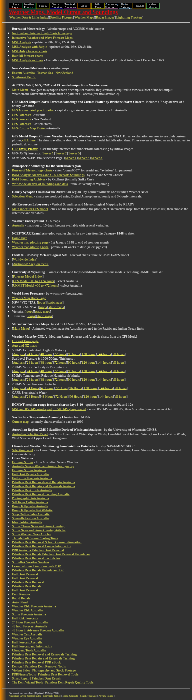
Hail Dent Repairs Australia (30, 474)
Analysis (19, 354)
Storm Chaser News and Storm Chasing (38, 526)
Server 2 (61, 153)
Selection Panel (22, 450)
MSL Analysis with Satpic (29, 47)
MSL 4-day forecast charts (29, 51)
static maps (55, 302)
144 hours (104, 354)
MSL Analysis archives (27, 60)
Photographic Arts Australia (30, 498)
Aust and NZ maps (24, 345)
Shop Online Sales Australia (31, 514)
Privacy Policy (105, 695)
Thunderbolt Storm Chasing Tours (35, 538)
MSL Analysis (21, 42)
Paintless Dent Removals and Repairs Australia (43, 482)
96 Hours (76, 388)
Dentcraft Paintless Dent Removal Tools (39, 666)
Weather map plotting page (30, 242)
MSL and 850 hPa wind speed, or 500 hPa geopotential (49, 409)
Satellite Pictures (61, 17)
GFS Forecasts (21, 115)
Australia (18, 225)
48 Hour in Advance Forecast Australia (38, 630)
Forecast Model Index (27, 276)
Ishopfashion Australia (27, 522)
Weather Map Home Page (29, 298)
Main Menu (20, 90)
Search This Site (88, 695)
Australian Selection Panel (30, 434)
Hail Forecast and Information (32, 646)
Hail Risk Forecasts (25, 618)
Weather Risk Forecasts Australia (34, 606)
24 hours (32, 354)
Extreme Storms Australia (29, 470)
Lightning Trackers (129, 17)
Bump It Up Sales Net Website (32, 510)
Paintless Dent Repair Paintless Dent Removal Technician (51, 554)
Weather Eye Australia (27, 638)
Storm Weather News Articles (31, 534)
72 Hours (61, 388)
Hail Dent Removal (25, 574)
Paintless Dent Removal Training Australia (41, 494)
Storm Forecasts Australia (29, 614)
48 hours (46, 354)
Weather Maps (84, 17)
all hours (118, 354)
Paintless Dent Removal (28, 582)
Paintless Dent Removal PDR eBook (36, 662)
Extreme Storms (22, 462)
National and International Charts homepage (42, 33)
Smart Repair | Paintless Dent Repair (36, 678)
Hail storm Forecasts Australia (32, 478)
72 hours (60, 354)
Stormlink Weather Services (30, 562)
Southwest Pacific (24, 77)
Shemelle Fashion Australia (30, 518)
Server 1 (48, 153)
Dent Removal (22, 594)
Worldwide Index (24, 259)
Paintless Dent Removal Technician (36, 558)
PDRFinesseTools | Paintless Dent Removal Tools (45, 674)
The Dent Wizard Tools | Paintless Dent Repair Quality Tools (53, 682)
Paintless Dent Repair (26, 586)
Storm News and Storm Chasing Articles (39, 530)
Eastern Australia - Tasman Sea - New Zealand (42, 73)
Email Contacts (70, 695)
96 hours (74, 354)
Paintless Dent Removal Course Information (41, 546)
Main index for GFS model (30, 209)
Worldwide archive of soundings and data (40, 184)
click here (29, 140)
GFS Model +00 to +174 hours (33, 281)
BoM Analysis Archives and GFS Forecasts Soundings (48, 175)
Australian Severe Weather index (25, 695)
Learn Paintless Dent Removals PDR (36, 566)
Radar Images (105, 17)
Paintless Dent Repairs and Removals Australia (43, 486)
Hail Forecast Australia (27, 642)
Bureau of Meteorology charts (32, 170)
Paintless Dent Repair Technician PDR (38, 570)
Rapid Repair (21, 598)
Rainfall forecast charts (27, 56)
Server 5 (74, 153)
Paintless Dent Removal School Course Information (47, 542)
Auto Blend (20, 602)
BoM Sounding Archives (29, 179)
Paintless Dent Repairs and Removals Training (43, 658)
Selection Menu (23, 196)
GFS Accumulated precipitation (33, 110)
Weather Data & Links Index (29, 17)
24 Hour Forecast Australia (30, 622)
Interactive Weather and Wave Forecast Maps (42, 38)
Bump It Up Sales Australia (30, 506)
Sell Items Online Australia (30, 502)
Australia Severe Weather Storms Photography (43, 466)
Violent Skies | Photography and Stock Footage (44, 670)
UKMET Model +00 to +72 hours (35, 285)
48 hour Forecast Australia (29, 626)
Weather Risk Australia (27, 610)
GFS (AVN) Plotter (25, 149)
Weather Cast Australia (27, 634)
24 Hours (33, 388)
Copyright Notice (51, 695)
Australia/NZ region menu (30, 264)
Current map (20, 421)
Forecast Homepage (25, 341)
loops (42, 302)
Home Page (19, 238)
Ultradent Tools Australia (29, 650)
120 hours (88, 354)
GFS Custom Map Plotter (29, 128)
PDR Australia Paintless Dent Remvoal (38, 550)
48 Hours (47, 388)
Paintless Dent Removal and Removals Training (44, 654)
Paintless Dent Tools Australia (32, 490)
